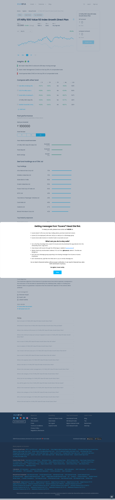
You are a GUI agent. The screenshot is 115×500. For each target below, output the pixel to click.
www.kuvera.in (69, 248)
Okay (57, 272)
